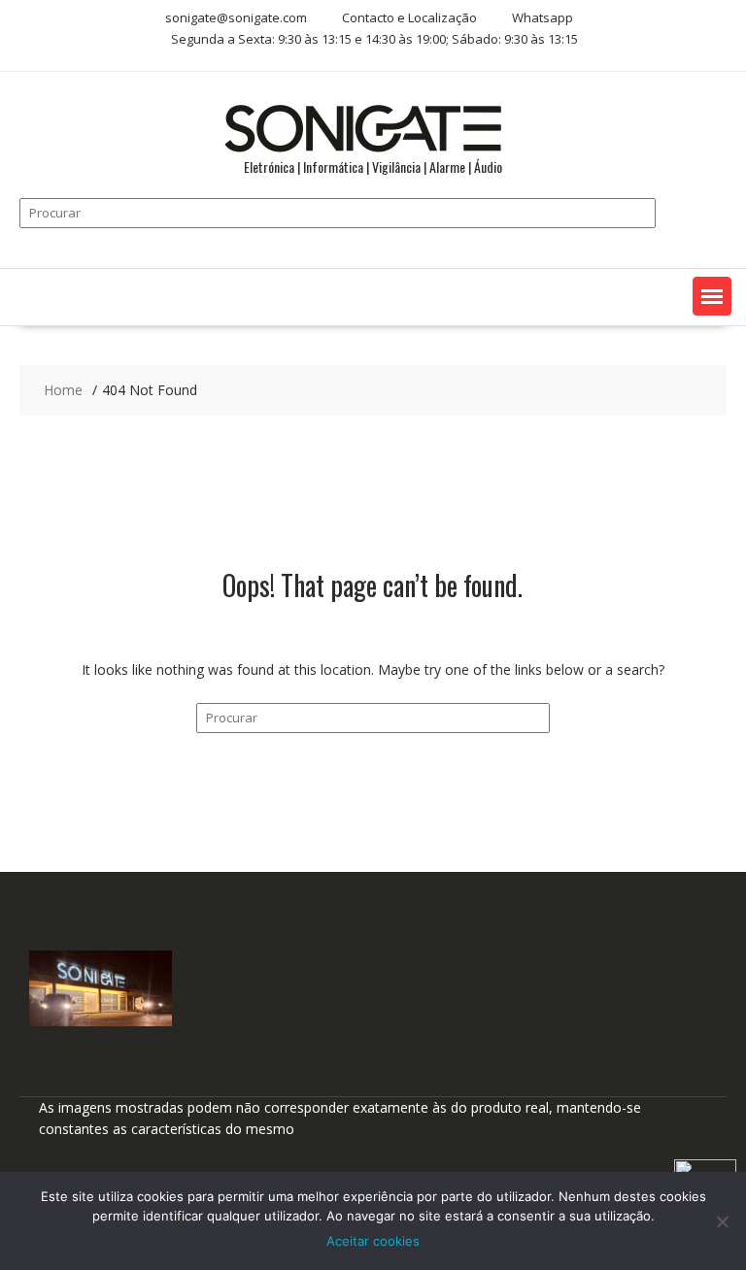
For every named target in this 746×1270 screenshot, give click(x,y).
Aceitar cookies (373, 1241)
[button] (712, 296)
